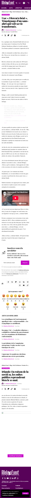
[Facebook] (3, 478)
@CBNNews (7, 117)
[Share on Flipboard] (8, 35)
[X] (5, 478)
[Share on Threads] (20, 285)
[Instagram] (10, 478)
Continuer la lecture (15, 456)
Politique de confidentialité (8, 493)
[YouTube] (7, 478)
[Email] (23, 285)
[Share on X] (5, 35)
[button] (25, 493)
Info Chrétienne (5, 14)
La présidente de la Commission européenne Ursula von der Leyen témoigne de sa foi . (13, 345)
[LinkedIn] (13, 478)
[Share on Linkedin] (23, 282)
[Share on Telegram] (27, 282)
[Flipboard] (15, 478)
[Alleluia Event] (8, 3)
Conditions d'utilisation (7, 495)
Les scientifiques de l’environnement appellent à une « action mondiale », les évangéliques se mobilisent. (15, 321)
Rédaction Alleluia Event (11, 30)
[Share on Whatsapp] (20, 282)
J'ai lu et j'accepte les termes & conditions (13, 267)
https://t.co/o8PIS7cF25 (17, 115)
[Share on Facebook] (8, 282)
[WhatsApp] (18, 478)
